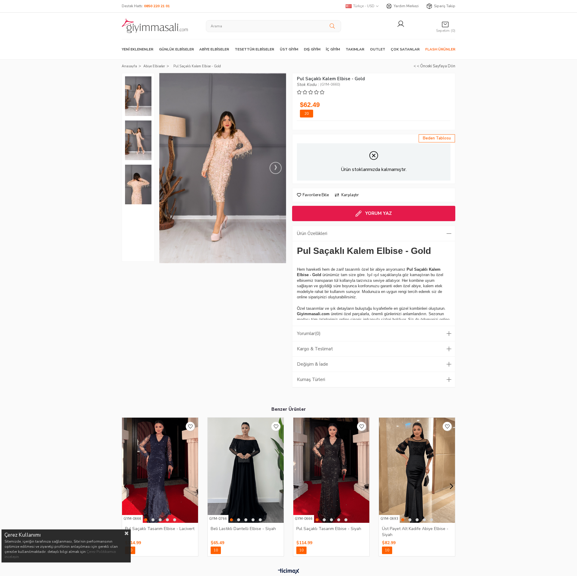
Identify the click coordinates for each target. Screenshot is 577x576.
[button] (145, 520)
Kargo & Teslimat (315, 349)
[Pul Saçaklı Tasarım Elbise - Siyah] (331, 470)
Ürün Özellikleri (312, 233)
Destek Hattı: (146, 6)
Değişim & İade (312, 364)
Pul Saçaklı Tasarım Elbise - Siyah (328, 529)
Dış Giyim (312, 49)
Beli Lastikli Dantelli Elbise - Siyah (243, 529)
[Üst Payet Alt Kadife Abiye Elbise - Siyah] (417, 470)
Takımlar (355, 49)
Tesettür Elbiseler (254, 49)
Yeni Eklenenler (137, 49)
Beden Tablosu (437, 138)
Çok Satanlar (405, 49)
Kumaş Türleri (311, 379)
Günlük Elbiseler (176, 49)
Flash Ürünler (440, 49)
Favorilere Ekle (190, 426)
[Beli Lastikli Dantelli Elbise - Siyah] (246, 470)
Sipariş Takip (444, 6)
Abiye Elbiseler (214, 49)
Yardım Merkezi (406, 6)
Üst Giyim (289, 49)
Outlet (377, 49)
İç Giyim (333, 49)
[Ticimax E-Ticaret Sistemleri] (288, 571)
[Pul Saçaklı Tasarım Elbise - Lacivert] (160, 470)
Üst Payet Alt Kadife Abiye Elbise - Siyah (415, 531)
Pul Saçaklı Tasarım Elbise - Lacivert (159, 529)
